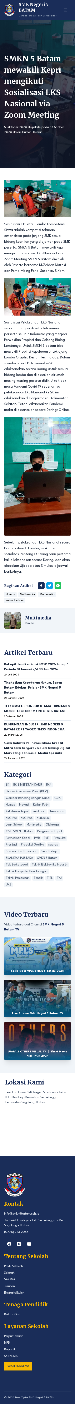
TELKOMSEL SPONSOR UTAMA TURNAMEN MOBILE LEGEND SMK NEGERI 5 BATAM (37, 709)
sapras (53, 844)
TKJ (59, 878)
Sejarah (9, 1273)
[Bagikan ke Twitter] (49, 585)
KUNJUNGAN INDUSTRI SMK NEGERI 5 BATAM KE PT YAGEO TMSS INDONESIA (34, 727)
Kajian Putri (41, 804)
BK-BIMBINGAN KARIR (27, 784)
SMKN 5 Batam (47, 858)
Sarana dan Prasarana (21, 851)
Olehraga (52, 824)
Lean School (14, 824)
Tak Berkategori (17, 864)
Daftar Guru (12, 1314)
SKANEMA (11, 1356)
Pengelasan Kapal (49, 831)
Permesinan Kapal (18, 838)
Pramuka (60, 838)
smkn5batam (15, 600)
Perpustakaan (13, 1336)
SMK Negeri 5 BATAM (42, 1397)
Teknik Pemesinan (18, 878)
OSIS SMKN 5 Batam (19, 831)
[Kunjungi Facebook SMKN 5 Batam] (9, 1244)
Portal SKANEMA (18, 1366)
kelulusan (39, 811)
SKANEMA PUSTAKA (19, 858)
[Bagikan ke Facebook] (41, 585)
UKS (8, 884)
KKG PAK (27, 818)
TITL (50, 878)
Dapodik (10, 1349)
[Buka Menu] (65, 10)
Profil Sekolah (13, 1266)
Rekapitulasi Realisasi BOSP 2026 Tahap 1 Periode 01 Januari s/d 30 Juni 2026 (36, 667)
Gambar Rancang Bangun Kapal (28, 798)
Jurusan (9, 1286)
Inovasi (24, 804)
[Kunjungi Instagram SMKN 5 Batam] (19, 1244)
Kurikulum (43, 818)
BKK (48, 784)
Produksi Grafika (32, 844)
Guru (57, 798)
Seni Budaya (49, 851)
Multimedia (27, 594)
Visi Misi (9, 1279)
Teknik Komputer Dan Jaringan (27, 871)
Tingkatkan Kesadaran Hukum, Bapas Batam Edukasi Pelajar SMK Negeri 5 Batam (33, 687)
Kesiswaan (57, 811)
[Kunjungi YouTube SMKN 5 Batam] (29, 1244)
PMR (37, 838)
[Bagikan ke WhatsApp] (58, 585)
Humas (26, 132)
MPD (7, 1342)
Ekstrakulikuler (14, 1293)
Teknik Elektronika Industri (50, 864)
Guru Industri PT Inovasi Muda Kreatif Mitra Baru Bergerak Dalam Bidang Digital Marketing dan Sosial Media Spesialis (37, 748)
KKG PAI (11, 818)
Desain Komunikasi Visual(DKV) (27, 791)
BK (7, 784)
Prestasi (11, 844)
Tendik (38, 878)
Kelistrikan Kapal (17, 811)
